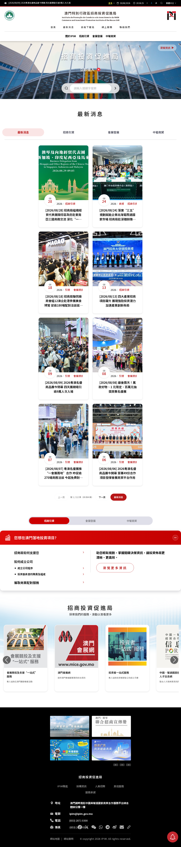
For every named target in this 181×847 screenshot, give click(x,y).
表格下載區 (88, 27)
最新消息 (68, 27)
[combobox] (91, 88)
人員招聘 (100, 786)
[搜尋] (161, 3)
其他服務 (119, 786)
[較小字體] (148, 3)
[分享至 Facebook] (80, 827)
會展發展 (113, 132)
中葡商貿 (158, 132)
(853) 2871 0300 (78, 820)
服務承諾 (90, 792)
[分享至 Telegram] (107, 827)
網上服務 (107, 27)
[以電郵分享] (122, 827)
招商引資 (68, 132)
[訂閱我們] (172, 836)
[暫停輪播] (122, 765)
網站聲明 (68, 838)
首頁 (53, 27)
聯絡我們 (125, 27)
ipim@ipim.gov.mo (81, 814)
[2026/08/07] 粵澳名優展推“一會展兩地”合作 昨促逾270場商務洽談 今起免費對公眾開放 (48, 3)
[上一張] (7, 660)
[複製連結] (129, 827)
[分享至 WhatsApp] (101, 827)
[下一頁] (128, 765)
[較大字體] (155, 3)
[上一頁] (115, 765)
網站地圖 (55, 838)
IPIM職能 (62, 786)
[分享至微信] (93, 827)
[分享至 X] (87, 827)
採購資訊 (81, 786)
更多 (110, 3)
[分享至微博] (115, 827)
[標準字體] (152, 3)
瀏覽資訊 (167, 48)
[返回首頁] (9, 15)
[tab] (49, 520)
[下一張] (174, 660)
